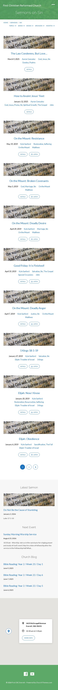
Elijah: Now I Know (29, 393)
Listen (35, 154)
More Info (28, 638)
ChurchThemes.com (44, 682)
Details (29, 69)
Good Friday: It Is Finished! (29, 265)
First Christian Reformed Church (22, 5)
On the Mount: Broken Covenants (29, 180)
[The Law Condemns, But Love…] (28, 47)
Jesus (45, 59)
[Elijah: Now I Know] (28, 386)
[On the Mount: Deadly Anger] (28, 301)
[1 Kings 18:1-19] (28, 344)
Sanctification (39, 444)
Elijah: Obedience (29, 438)
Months (49, 26)
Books (29, 26)
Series (20, 26)
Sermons (13, 22)
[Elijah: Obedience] (28, 432)
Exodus (26, 62)
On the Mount (24, 147)
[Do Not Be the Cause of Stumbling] (28, 504)
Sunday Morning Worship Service (19, 534)
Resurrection (30, 402)
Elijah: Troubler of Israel (25, 359)
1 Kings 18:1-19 (29, 350)
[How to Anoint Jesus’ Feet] (28, 89)
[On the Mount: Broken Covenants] (28, 174)
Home (5, 22)
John (52, 105)
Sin (20, 22)
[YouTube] (32, 674)
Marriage (29, 186)
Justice (33, 314)
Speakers (39, 26)
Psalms (32, 62)
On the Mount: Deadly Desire (29, 223)
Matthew (36, 147)
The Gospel (42, 105)
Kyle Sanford (25, 144)
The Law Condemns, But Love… (29, 53)
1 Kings (40, 359)
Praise (16, 105)
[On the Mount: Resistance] (28, 131)
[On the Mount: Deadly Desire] (28, 216)
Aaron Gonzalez (28, 59)
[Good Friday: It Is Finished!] (28, 259)
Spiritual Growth (30, 105)
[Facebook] (26, 674)
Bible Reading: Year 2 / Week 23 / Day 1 (23, 564)
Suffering (47, 144)
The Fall (49, 444)
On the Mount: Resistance (29, 138)
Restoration (38, 144)
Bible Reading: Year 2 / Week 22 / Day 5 (23, 585)
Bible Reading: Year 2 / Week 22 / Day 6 (23, 575)
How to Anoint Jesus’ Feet (29, 96)
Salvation (36, 271)
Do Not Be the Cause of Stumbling (20, 510)
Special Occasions (25, 275)
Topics (11, 26)
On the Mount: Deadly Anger (29, 308)
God (40, 59)
